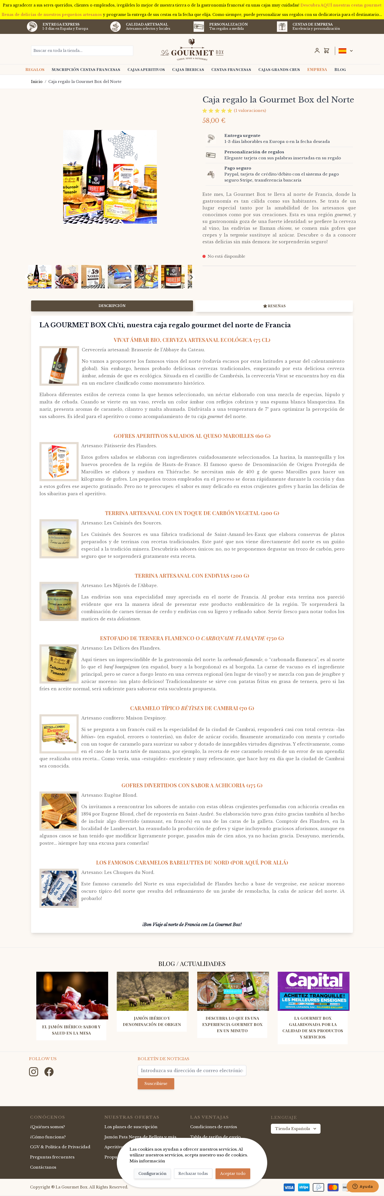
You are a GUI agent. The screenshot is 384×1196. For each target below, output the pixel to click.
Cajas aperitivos (146, 69)
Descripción (112, 306)
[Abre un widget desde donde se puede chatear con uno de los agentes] (363, 1186)
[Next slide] (191, 277)
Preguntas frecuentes (52, 1157)
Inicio (37, 81)
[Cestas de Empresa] (282, 26)
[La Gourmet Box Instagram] (34, 1071)
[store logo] (192, 49)
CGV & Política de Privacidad (60, 1146)
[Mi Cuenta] (317, 50)
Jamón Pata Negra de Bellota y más (140, 1136)
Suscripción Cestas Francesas (86, 69)
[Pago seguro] (214, 174)
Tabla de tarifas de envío (215, 1136)
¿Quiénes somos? (47, 1126)
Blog (340, 69)
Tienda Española (292, 1128)
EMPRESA (317, 69)
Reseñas (277, 306)
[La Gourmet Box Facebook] (49, 1071)
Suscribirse (155, 1083)
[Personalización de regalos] (214, 155)
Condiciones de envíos (213, 1126)
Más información (147, 1160)
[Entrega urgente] (214, 139)
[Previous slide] (29, 277)
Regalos (34, 69)
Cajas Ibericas (188, 69)
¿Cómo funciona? (48, 1136)
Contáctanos (43, 1167)
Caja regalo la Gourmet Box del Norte (84, 81)
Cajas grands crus (279, 69)
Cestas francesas (231, 69)
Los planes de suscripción (131, 1126)
